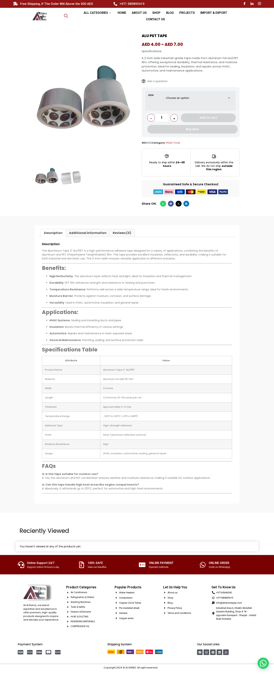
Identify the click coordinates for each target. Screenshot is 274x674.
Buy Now (192, 129)
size (151, 95)
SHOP (156, 13)
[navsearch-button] (66, 16)
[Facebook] (244, 3)
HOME (122, 13)
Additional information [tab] (87, 233)
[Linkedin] (219, 652)
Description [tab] (53, 233)
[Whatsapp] (226, 652)
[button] (163, 204)
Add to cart (208, 117)
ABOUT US (139, 13)
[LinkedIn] (252, 3)
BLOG (170, 13)
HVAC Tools (173, 143)
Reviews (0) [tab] (122, 233)
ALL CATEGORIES (96, 13)
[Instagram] (259, 3)
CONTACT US (155, 19)
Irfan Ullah (165, 667)
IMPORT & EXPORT (213, 13)
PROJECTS (187, 13)
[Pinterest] (213, 652)
